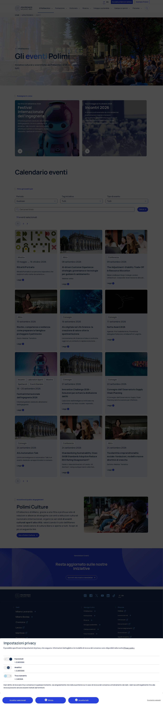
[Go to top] (160, 702)
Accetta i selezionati (18, 700)
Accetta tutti (84, 700)
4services (19, 670)
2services (19, 662)
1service (19, 679)
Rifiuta (50, 700)
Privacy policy (129, 648)
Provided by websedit (154, 700)
